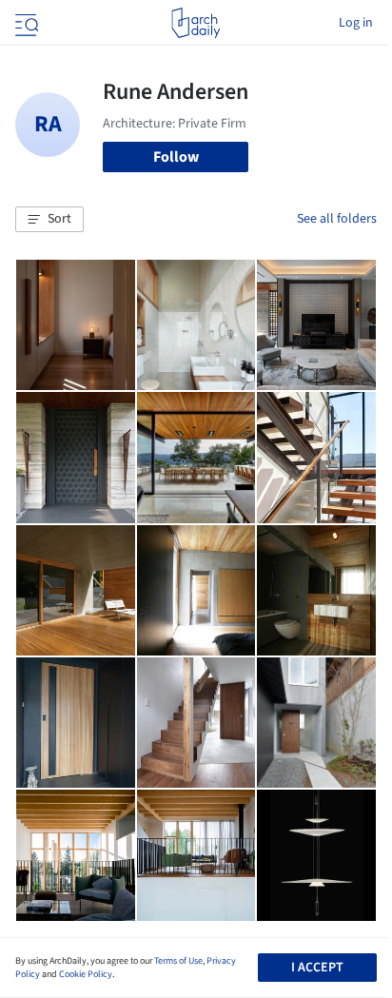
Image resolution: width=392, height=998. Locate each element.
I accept (317, 967)
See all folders (337, 218)
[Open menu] (24, 23)
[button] (49, 219)
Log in (356, 22)
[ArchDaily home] (195, 23)
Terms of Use (178, 961)
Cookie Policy (85, 974)
